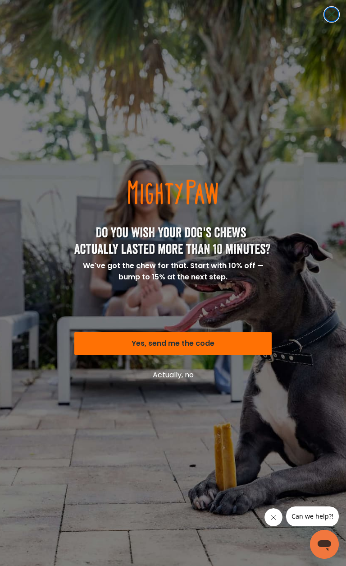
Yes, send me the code (173, 343)
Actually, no (173, 375)
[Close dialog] (331, 14)
